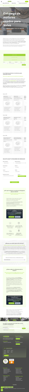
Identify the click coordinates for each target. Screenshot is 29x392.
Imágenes (20, 174)
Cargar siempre (18, 303)
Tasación (23, 3)
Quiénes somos (6, 376)
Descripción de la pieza (6, 174)
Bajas (6, 3)
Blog (4, 380)
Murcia (5, 353)
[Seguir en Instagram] (5, 387)
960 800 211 (17, 338)
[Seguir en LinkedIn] (11, 387)
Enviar (24, 328)
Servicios (5, 377)
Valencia (12, 350)
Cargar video (12, 303)
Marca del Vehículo (5, 161)
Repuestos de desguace (19, 342)
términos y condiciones (17, 300)
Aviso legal (17, 377)
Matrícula (16, 165)
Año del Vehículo (5, 165)
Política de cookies (18, 379)
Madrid (5, 350)
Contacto (5, 379)
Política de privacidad (19, 378)
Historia (5, 378)
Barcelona (8, 350)
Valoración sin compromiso (7, 342)
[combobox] (5, 63)
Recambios (14, 3)
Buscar (27, 1)
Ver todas (6, 355)
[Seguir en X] (9, 387)
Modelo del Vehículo (17, 161)
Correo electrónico (5, 327)
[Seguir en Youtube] (8, 387)
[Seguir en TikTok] (6, 387)
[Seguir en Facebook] (3, 387)
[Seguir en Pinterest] (12, 387)
